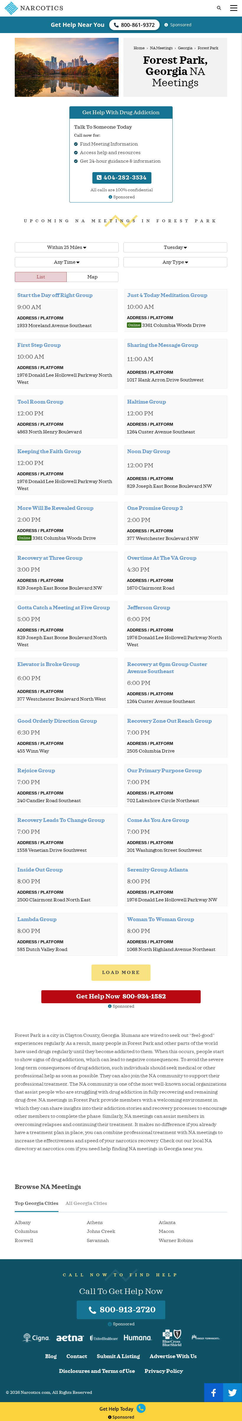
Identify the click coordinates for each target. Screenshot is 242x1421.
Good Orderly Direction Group (57, 721)
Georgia (185, 48)
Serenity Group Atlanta (157, 869)
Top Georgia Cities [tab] (36, 1203)
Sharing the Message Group (162, 345)
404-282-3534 (124, 177)
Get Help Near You (77, 25)
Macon (166, 1231)
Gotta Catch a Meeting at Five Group (63, 607)
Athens (95, 1223)
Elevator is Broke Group (48, 664)
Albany (23, 1223)
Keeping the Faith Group (49, 451)
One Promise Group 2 (155, 508)
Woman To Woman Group (160, 919)
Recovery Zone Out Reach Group (169, 721)
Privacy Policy (164, 1371)
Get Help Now (121, 996)
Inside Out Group (40, 869)
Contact (76, 1356)
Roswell (24, 1241)
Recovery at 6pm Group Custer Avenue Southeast (167, 668)
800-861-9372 (138, 24)
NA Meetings (161, 48)
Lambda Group (37, 919)
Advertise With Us (173, 1356)
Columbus (26, 1231)
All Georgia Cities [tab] (86, 1203)
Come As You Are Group (158, 820)
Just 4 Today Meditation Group (167, 295)
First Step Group (39, 345)
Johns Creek (101, 1231)
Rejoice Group (36, 770)
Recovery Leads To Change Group (61, 820)
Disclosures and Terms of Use (97, 1371)
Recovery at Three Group (50, 558)
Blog (51, 1356)
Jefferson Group (148, 607)
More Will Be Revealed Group (55, 508)
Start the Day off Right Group (55, 295)
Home (139, 48)
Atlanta (167, 1223)
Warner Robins (176, 1241)
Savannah (98, 1241)
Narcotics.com (35, 1392)
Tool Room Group (40, 401)
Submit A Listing (118, 1356)
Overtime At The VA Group (162, 558)
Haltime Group (146, 401)
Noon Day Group (148, 451)
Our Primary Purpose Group (164, 770)
